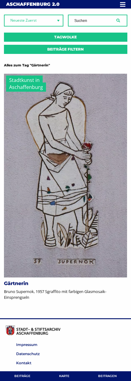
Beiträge (22, 376)
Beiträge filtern (65, 49)
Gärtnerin (16, 283)
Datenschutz (28, 353)
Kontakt (23, 363)
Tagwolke (65, 37)
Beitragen (107, 376)
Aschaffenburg (32, 4)
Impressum (26, 344)
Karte (64, 376)
